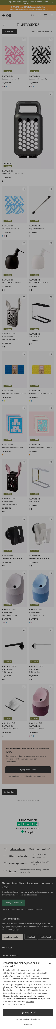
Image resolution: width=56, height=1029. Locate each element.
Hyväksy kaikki (28, 1012)
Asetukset (28, 1024)
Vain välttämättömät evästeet (28, 1019)
